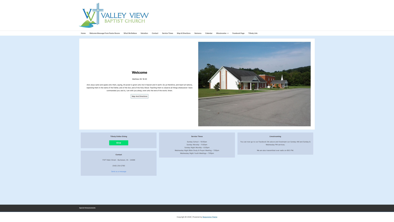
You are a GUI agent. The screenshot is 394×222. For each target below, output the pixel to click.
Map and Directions (139, 96)
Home (83, 33)
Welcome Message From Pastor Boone (104, 33)
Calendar (208, 33)
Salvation (144, 33)
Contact (155, 33)
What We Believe (130, 33)
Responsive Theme (210, 217)
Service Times (167, 33)
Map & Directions (184, 33)
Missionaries (221, 33)
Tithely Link (252, 33)
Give (118, 143)
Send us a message (118, 171)
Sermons (197, 33)
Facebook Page (238, 33)
